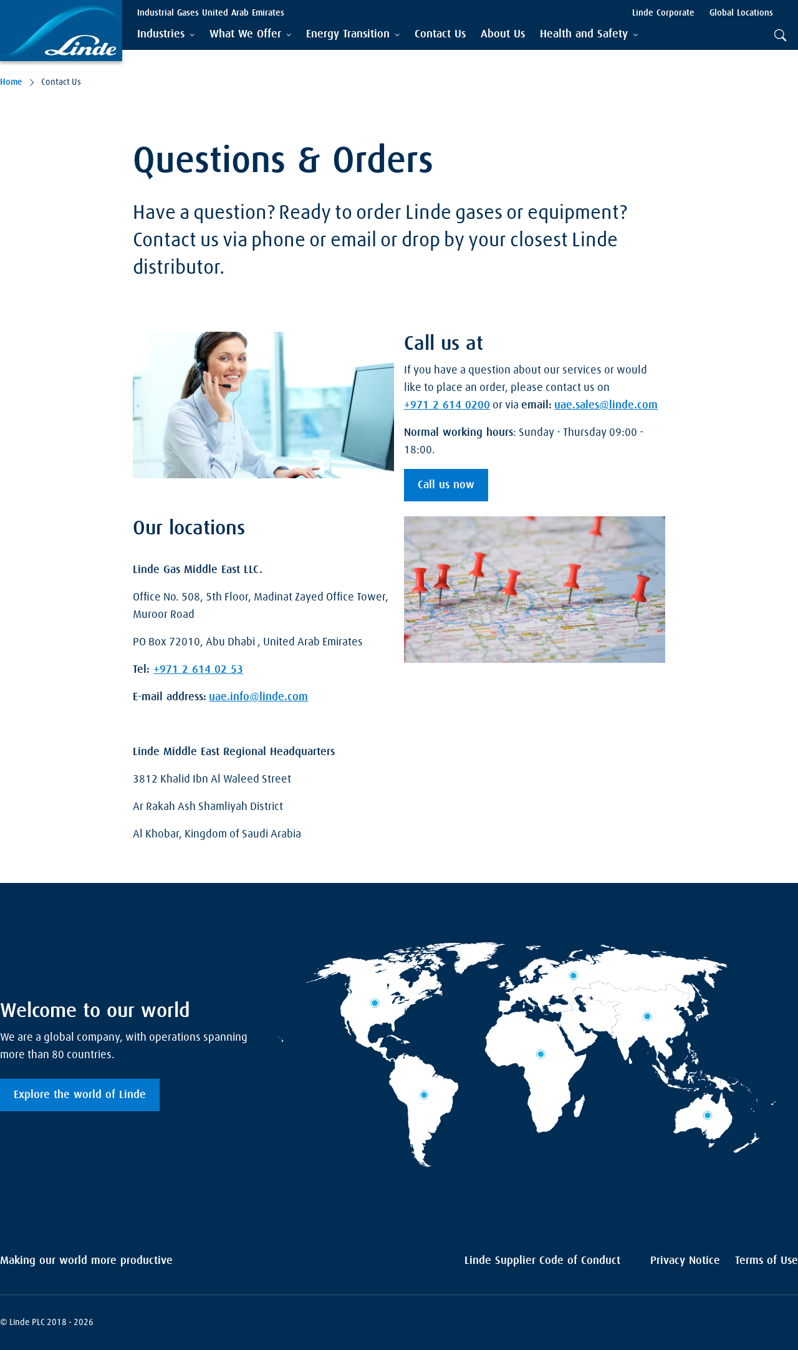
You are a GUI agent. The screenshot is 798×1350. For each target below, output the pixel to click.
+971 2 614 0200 (447, 405)
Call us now (446, 485)
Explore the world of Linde (80, 1095)
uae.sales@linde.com (606, 405)
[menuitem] (440, 35)
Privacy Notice (685, 1260)
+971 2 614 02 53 (198, 669)
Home (11, 82)
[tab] (166, 35)
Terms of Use (766, 1260)
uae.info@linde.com (258, 697)
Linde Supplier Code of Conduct (542, 1260)
